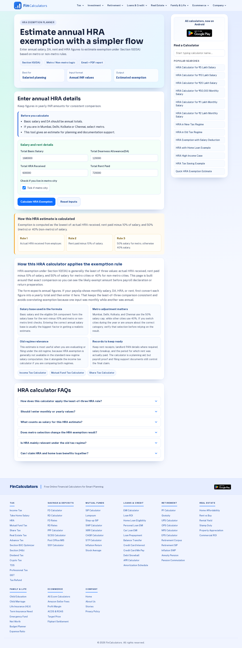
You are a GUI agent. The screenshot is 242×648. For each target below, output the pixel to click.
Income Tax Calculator (32, 372)
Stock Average (93, 550)
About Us (90, 601)
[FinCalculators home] (34, 5)
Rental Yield (205, 520)
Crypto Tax (16, 560)
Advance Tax (16, 540)
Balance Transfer (132, 540)
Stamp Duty (205, 525)
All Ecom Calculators (59, 596)
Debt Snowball (131, 555)
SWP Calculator (94, 525)
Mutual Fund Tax (18, 525)
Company (218, 5)
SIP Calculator (93, 510)
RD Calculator (55, 515)
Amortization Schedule (135, 565)
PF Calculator (169, 510)
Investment (94, 5)
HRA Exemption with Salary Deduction (198, 140)
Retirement (114, 5)
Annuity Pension (170, 555)
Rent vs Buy (205, 515)
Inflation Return (94, 545)
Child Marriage (17, 601)
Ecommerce (199, 5)
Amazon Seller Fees (58, 601)
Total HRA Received (32, 166)
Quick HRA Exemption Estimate (194, 171)
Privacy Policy (93, 611)
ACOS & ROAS (55, 611)
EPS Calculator (170, 535)
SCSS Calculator (57, 535)
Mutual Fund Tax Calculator (67, 372)
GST (12, 575)
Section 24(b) (17, 550)
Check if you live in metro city (38, 180)
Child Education (18, 596)
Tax (79, 5)
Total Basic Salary (31, 151)
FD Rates (52, 520)
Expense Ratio (17, 631)
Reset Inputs (68, 201)
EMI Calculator (131, 510)
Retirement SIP (170, 545)
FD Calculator (55, 510)
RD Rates (52, 525)
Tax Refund (16, 580)
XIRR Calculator (94, 530)
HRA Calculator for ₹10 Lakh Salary (196, 75)
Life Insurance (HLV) (20, 606)
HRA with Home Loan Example (193, 147)
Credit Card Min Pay (133, 550)
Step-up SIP (92, 520)
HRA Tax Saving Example (190, 163)
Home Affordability (209, 510)
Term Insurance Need (21, 611)
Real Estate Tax (18, 535)
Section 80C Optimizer (22, 545)
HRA (12, 520)
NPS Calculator (170, 530)
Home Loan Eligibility (134, 520)
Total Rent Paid (100, 166)
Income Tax (16, 510)
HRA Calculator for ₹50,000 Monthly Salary (197, 92)
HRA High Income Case (189, 155)
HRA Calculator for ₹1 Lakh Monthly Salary (196, 104)
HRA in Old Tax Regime (189, 132)
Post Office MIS (56, 540)
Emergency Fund (19, 616)
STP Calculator (94, 540)
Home (89, 596)
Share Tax (15, 530)
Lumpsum (91, 515)
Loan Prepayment (132, 535)
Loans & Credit (135, 5)
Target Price (54, 616)
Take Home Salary (19, 515)
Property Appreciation (211, 530)
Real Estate (157, 5)
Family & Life (178, 5)
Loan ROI (128, 515)
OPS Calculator (170, 525)
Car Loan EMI (130, 530)
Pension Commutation (173, 560)
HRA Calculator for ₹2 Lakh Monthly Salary (197, 115)
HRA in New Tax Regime (190, 124)
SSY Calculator (56, 545)
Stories (90, 606)
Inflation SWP (169, 550)
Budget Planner (18, 626)
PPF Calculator (55, 530)
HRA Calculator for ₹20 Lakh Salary (196, 83)
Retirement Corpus (172, 540)
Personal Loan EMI (133, 525)
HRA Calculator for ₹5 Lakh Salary (196, 67)
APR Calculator (131, 560)
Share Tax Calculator (101, 372)
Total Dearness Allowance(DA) (109, 151)
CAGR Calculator (95, 535)
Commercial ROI (208, 535)
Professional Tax (19, 570)
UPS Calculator (170, 520)
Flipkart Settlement (58, 621)
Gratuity (166, 515)
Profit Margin (54, 606)
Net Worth (15, 621)
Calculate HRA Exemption (36, 201)
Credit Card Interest (134, 545)
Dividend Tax (16, 555)
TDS (12, 565)
